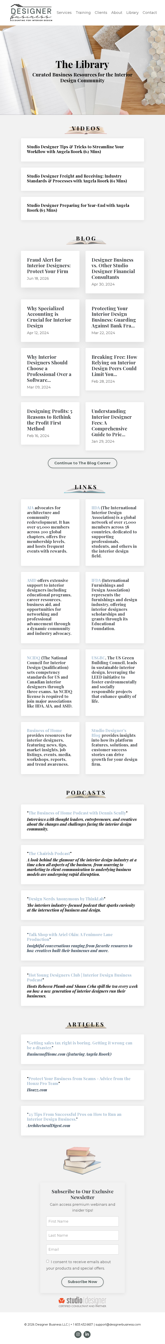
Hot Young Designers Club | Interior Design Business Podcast (79, 977)
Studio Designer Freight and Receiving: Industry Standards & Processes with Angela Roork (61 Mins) (77, 178)
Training (83, 12)
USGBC (98, 657)
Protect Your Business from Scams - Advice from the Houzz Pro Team (79, 1081)
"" (70, 937)
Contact (150, 12)
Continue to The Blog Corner (82, 463)
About (116, 12)
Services (64, 12)
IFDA (96, 580)
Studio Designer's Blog (109, 733)
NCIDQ (33, 657)
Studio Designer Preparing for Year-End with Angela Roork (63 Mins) (78, 207)
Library (132, 12)
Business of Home (44, 730)
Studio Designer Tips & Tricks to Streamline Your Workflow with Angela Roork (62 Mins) (75, 149)
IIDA (96, 507)
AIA (30, 507)
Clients (101, 12)
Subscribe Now (82, 1282)
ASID (31, 580)
